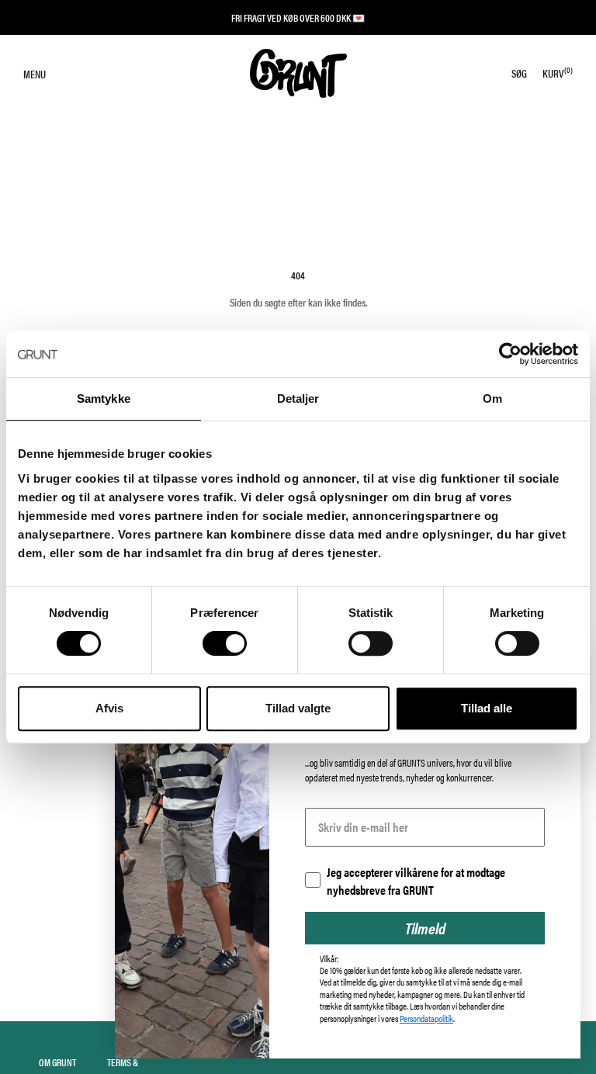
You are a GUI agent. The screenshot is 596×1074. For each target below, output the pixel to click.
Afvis (109, 708)
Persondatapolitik (426, 1018)
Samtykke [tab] (103, 398)
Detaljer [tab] (298, 398)
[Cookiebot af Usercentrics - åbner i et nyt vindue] (510, 354)
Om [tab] (492, 398)
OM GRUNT (57, 1062)
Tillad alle (486, 708)
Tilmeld (425, 927)
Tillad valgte (298, 708)
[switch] (225, 643)
